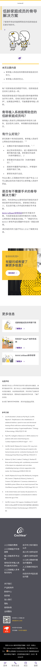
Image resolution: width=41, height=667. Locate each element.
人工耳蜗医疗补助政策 (11, 550)
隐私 (6, 603)
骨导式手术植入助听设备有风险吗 (11, 564)
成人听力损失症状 (30, 552)
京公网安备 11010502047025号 (18, 651)
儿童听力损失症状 (30, 556)
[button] (19, 58)
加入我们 (8, 599)
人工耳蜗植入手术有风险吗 (11, 571)
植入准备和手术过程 (11, 557)
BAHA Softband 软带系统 (12, 213)
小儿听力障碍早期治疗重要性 (30, 561)
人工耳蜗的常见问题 (30, 568)
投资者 (7, 596)
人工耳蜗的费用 (10, 545)
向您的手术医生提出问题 (30, 575)
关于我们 (8, 584)
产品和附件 (9, 588)
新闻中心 (8, 592)
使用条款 (28, 401)
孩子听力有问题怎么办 (30, 546)
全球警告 (8, 611)
